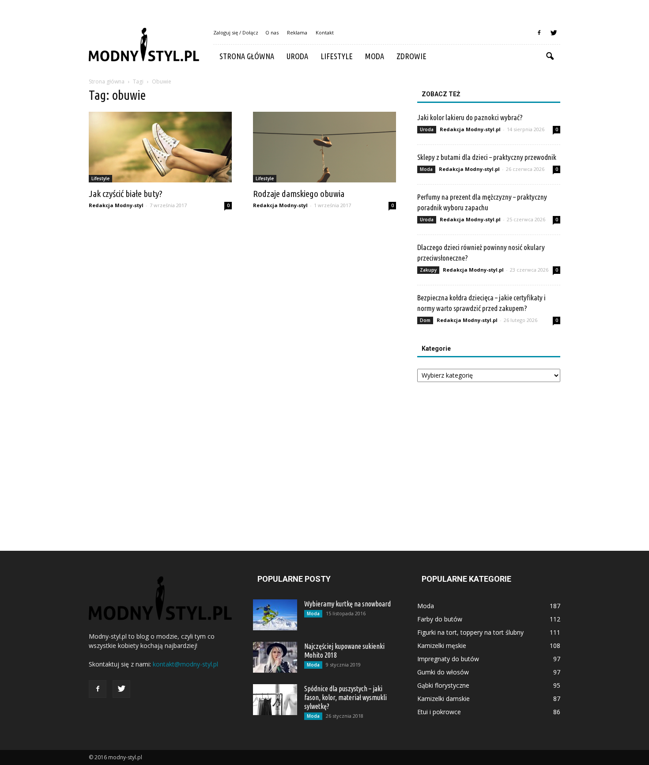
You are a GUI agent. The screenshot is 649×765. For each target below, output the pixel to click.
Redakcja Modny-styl (116, 205)
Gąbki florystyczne (443, 685)
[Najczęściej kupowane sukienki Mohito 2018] (275, 657)
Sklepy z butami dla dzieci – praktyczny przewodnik (486, 157)
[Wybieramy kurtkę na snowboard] (275, 614)
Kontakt (325, 32)
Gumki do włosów (443, 672)
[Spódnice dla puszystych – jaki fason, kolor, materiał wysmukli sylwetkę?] (275, 699)
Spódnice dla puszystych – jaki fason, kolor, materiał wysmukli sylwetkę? (345, 697)
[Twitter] (553, 32)
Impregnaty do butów (448, 659)
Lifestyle (337, 56)
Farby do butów (439, 619)
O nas (272, 32)
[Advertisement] (489, 458)
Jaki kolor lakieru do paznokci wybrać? (470, 117)
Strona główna (246, 56)
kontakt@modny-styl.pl (185, 664)
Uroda (297, 56)
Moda (374, 56)
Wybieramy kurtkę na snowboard (347, 604)
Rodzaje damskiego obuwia (298, 193)
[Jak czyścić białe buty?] (160, 147)
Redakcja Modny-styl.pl (470, 129)
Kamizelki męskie (441, 645)
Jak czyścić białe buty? (125, 193)
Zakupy (428, 270)
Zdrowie (411, 56)
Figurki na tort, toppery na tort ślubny (470, 632)
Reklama (297, 32)
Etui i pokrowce (439, 712)
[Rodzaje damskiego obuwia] (324, 147)
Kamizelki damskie (443, 698)
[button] (549, 56)
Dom (425, 320)
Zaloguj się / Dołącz (235, 32)
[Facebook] (539, 32)
